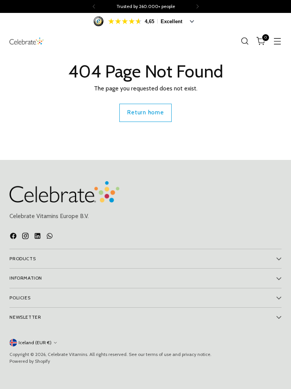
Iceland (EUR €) (35, 342)
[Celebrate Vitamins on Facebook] (14, 237)
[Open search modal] (245, 41)
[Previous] (94, 6)
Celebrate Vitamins (67, 354)
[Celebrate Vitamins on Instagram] (26, 237)
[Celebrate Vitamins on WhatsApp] (50, 237)
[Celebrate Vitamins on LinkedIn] (38, 237)
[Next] (197, 6)
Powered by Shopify (29, 361)
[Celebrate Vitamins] (26, 41)
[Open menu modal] (277, 41)
